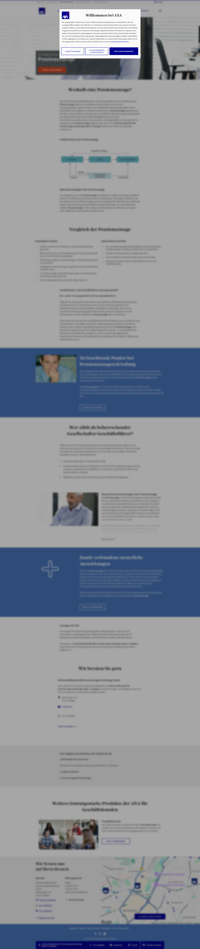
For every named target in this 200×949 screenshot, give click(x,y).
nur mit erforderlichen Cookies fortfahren (97, 51)
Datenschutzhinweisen (120, 41)
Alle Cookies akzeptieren (123, 51)
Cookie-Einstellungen (72, 51)
